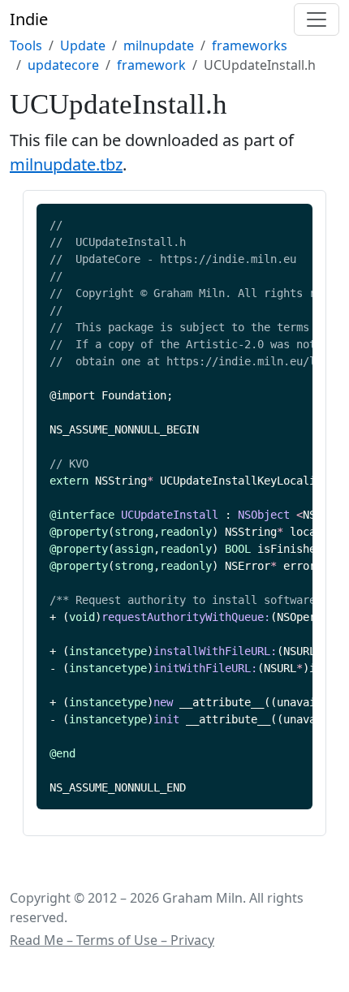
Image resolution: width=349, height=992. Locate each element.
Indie (29, 19)
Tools (26, 45)
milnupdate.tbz (66, 164)
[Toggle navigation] (316, 19)
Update (83, 45)
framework (151, 65)
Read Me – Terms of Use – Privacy (112, 940)
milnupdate (158, 45)
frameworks (249, 45)
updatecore (63, 65)
